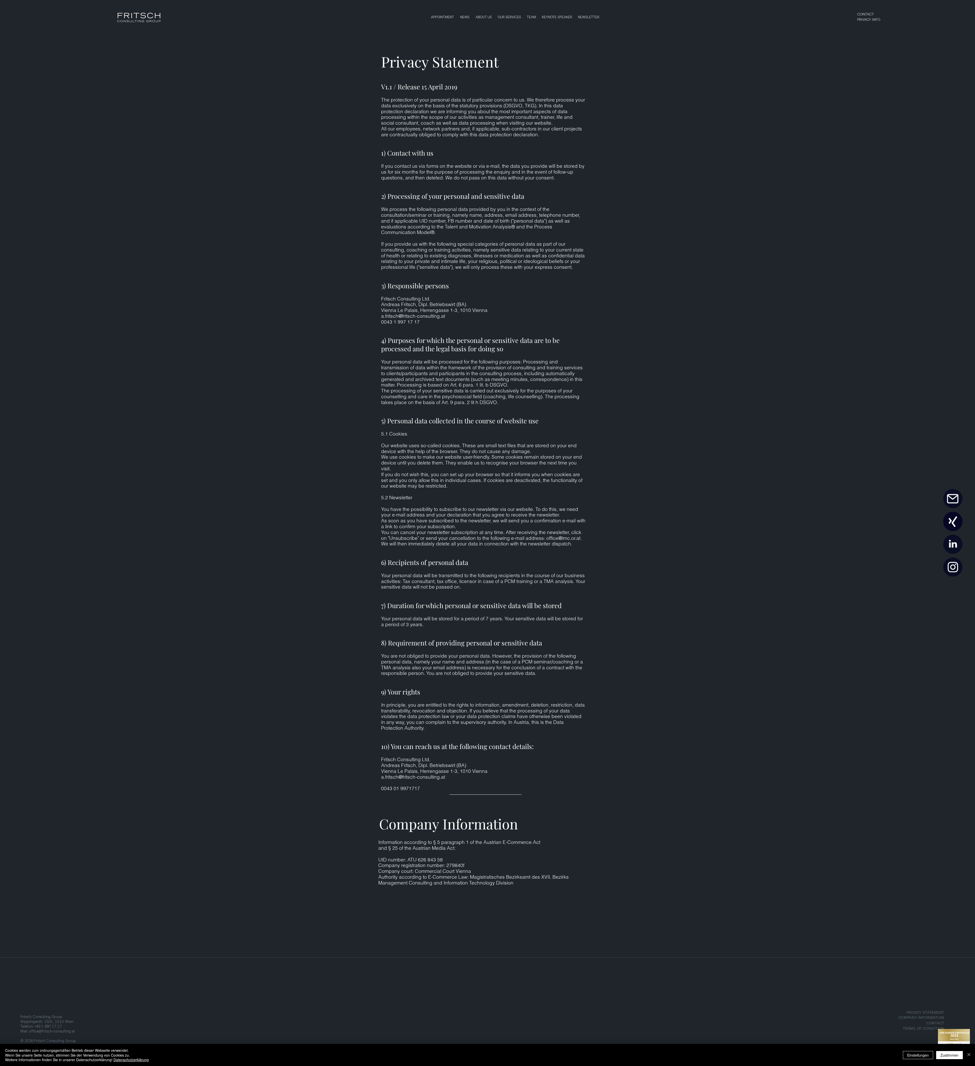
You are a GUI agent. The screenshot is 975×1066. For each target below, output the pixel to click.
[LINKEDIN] (952, 544)
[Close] (969, 1055)
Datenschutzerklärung (131, 1059)
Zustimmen (949, 1055)
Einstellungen (918, 1055)
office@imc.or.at (563, 538)
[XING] (952, 521)
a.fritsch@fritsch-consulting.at (413, 316)
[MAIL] (952, 498)
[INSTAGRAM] (952, 567)
